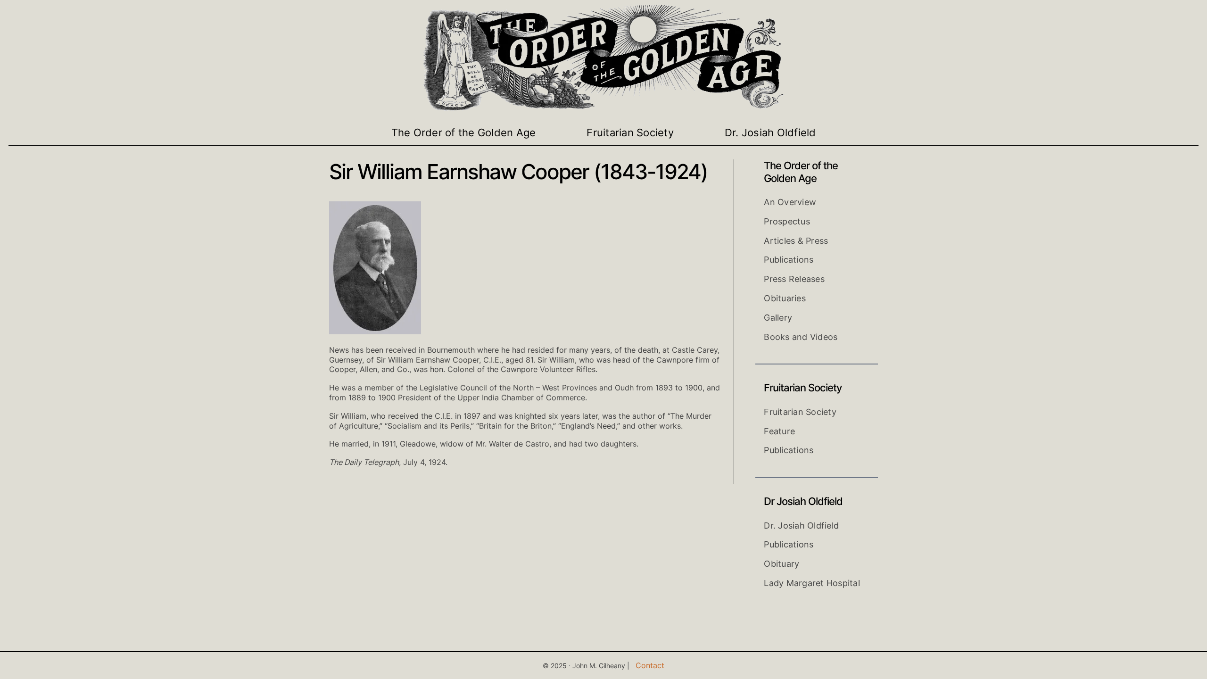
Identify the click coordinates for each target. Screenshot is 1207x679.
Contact (650, 665)
